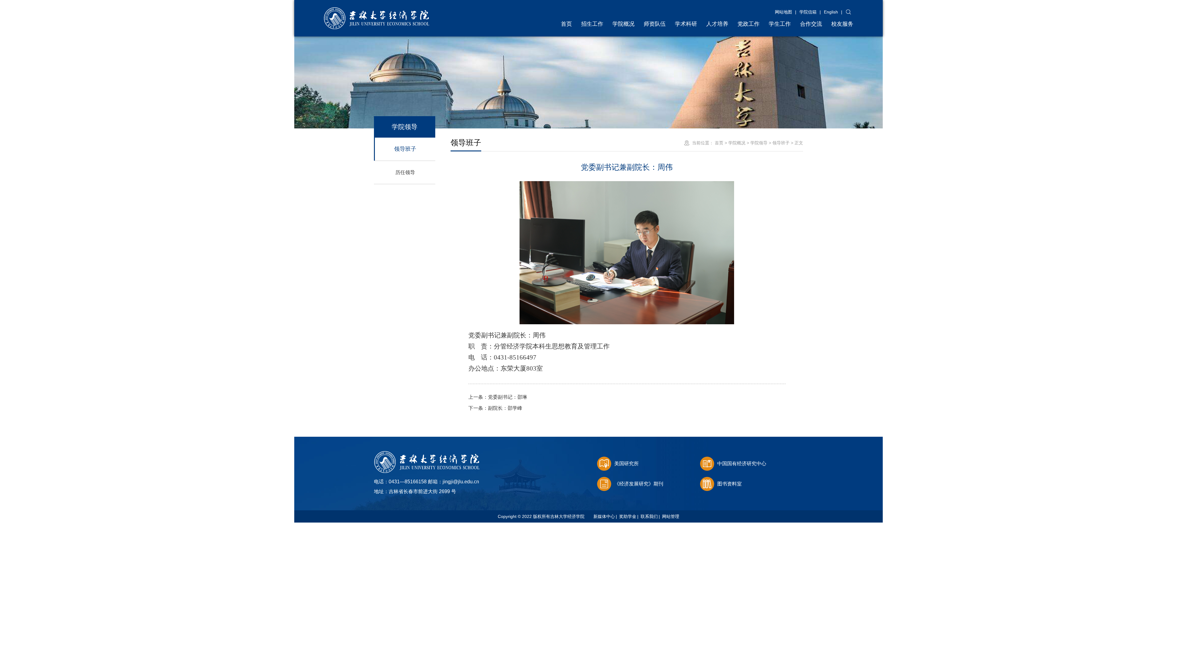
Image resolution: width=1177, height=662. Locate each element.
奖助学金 (627, 516)
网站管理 (670, 516)
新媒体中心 (604, 516)
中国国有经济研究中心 (741, 463)
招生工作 (592, 24)
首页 (566, 24)
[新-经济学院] (376, 10)
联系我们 (649, 516)
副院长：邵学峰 (495, 408)
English (831, 12)
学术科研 (686, 24)
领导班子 (405, 149)
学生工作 (780, 24)
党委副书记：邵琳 (497, 397)
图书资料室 (729, 483)
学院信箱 (808, 12)
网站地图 (783, 12)
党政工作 (748, 24)
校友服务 (842, 24)
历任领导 (405, 172)
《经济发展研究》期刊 (638, 483)
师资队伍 (655, 24)
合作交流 (811, 24)
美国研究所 (626, 463)
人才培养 (717, 24)
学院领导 (759, 142)
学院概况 (623, 24)
